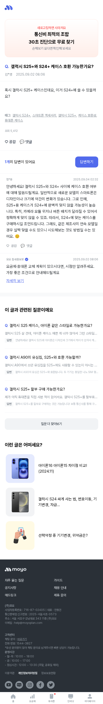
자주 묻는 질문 (14, 580)
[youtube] (8, 685)
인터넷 (71, 701)
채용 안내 (60, 588)
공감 (10, 142)
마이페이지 (90, 701)
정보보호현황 (48, 673)
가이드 (58, 580)
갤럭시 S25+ (67, 115)
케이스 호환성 (87, 115)
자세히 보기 (15, 281)
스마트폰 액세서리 (44, 115)
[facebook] (40, 685)
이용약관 (9, 673)
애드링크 (10, 595)
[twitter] (51, 685)
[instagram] (30, 685)
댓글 (26, 142)
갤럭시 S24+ (21, 115)
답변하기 (86, 162)
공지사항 (10, 588)
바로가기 (22, 639)
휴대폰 (51, 701)
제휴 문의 (60, 595)
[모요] (15, 569)
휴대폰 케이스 (14, 120)
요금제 (32, 701)
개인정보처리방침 (27, 673)
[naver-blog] (19, 685)
